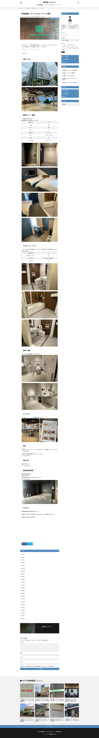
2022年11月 (23, 601)
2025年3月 (22, 565)
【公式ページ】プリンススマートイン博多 (30, 49)
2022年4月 (22, 610)
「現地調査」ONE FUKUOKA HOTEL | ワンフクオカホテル (70, 79)
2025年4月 (22, 562)
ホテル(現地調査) (39, 4)
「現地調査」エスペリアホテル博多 (72, 720)
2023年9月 (22, 579)
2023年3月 (22, 590)
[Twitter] (30, 543)
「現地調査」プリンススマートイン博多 (37, 8)
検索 (62, 52)
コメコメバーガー (29, 417)
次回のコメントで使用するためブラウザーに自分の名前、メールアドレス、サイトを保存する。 (37, 666)
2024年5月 (22, 573)
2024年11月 (23, 571)
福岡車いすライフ (49, 2)
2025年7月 (22, 554)
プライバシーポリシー (50, 731)
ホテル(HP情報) (46, 4)
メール (21, 657)
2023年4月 (22, 587)
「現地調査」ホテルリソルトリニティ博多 (42, 720)
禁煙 (43, 16)
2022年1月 (22, 618)
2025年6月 (22, 557)
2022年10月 (23, 604)
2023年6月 (22, 582)
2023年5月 (22, 585)
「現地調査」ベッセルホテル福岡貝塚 (42, 700)
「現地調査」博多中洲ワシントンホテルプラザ (57, 720)
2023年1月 (22, 596)
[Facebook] (25, 543)
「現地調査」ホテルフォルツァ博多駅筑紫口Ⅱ (70, 70)
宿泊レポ (64, 61)
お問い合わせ (58, 731)
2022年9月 (22, 607)
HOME (22, 8)
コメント (22, 642)
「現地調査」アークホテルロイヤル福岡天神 (69, 82)
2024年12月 (23, 568)
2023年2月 (22, 593)
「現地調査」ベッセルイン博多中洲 (68, 75)
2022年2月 (22, 615)
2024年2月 (22, 576)
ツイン (41, 16)
